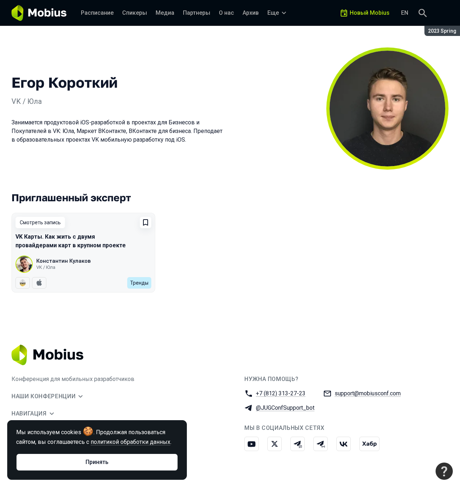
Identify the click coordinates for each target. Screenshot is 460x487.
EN (404, 12)
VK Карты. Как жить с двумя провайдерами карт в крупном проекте (70, 241)
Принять (97, 462)
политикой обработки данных (130, 441)
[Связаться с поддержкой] (444, 471)
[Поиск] (422, 13)
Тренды (139, 283)
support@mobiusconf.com (368, 393)
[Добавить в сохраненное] (145, 222)
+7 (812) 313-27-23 (280, 393)
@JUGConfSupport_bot (285, 407)
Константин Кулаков (63, 261)
